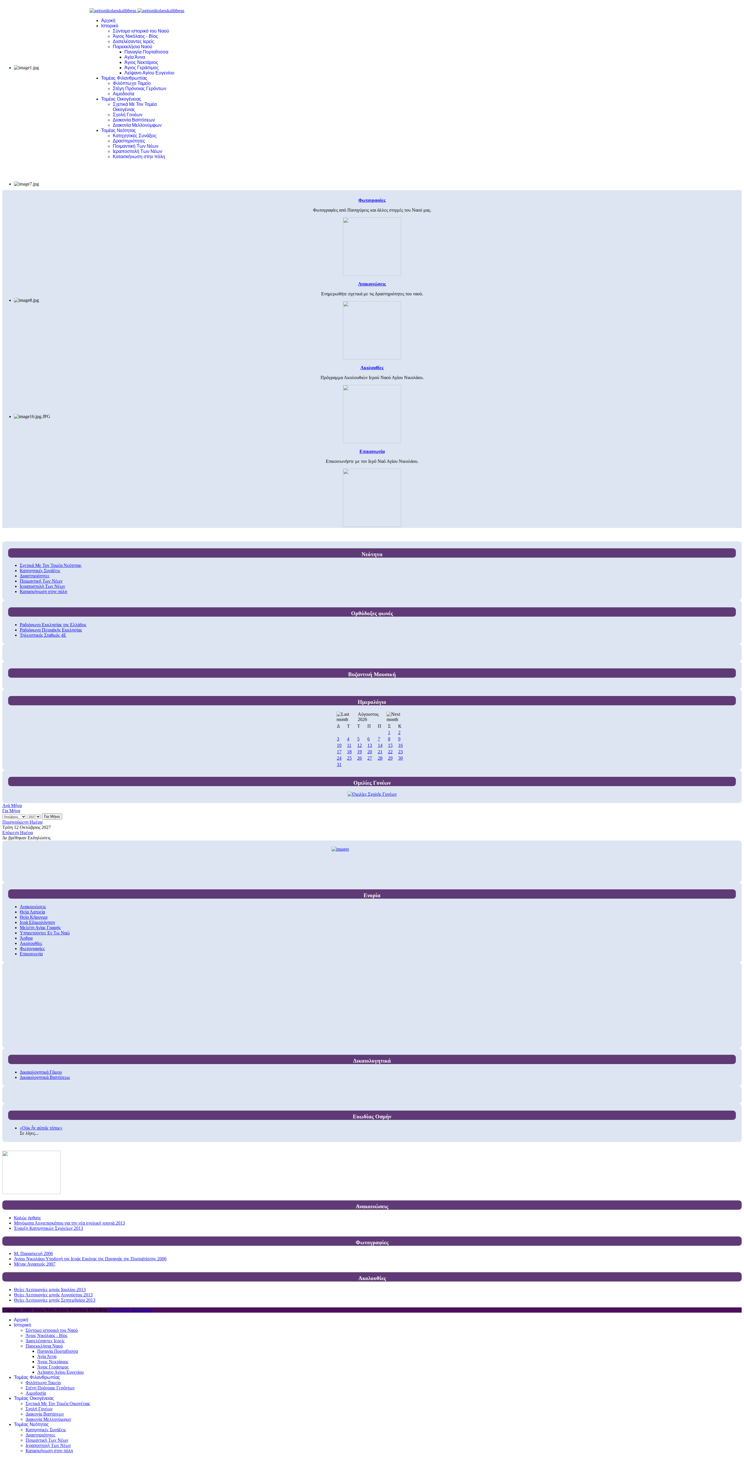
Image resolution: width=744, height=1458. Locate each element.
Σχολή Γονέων (127, 114)
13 (369, 745)
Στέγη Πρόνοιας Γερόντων (139, 88)
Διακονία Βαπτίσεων (134, 119)
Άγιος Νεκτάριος (141, 62)
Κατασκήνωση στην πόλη (139, 156)
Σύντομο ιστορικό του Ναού (141, 30)
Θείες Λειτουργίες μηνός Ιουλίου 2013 (50, 1289)
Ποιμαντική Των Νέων (135, 146)
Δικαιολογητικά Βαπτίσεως (45, 1077)
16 (400, 745)
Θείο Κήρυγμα (33, 917)
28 (380, 758)
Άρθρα (26, 938)
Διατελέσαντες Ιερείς (133, 41)
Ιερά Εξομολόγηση (37, 922)
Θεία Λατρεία (32, 911)
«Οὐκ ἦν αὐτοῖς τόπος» (41, 1127)
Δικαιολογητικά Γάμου (41, 1072)
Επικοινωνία (31, 953)
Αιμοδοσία (123, 93)
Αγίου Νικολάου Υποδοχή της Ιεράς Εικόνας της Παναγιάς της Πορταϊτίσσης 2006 (90, 1258)
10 (339, 745)
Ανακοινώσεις (33, 906)
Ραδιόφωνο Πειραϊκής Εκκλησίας (51, 629)
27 (369, 758)
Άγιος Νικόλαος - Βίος (135, 36)
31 (339, 764)
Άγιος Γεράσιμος (141, 67)
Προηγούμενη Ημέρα (22, 822)
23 (400, 751)
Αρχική (108, 20)
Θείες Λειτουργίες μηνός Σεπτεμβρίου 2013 (54, 1300)
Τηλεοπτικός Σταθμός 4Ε (43, 635)
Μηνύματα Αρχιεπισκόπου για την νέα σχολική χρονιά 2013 (69, 1222)
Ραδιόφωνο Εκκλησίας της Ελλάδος (53, 624)
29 (390, 758)
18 (349, 751)
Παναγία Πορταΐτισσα (146, 51)
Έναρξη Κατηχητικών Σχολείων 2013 (48, 1228)
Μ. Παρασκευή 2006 (33, 1253)
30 (400, 758)
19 (359, 751)
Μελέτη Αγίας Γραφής (40, 927)
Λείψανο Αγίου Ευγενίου (149, 72)
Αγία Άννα (134, 57)
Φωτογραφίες (32, 948)
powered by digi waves (130, 1309)
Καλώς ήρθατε (27, 1217)
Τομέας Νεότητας (118, 130)
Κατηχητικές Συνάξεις (135, 135)
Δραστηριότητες (129, 140)
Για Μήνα (11, 810)
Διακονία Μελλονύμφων (137, 125)
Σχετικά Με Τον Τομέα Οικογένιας (135, 107)
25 (349, 758)
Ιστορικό (109, 25)
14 (380, 745)
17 (339, 751)
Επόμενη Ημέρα (17, 832)
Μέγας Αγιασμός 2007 (35, 1263)
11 (349, 745)
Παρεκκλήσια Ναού (132, 46)
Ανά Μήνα (12, 805)
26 (359, 758)
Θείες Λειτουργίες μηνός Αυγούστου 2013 (53, 1294)
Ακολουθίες (31, 943)
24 (339, 758)
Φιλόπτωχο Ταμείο (132, 83)
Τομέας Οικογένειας (121, 99)
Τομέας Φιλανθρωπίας (124, 78)
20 (369, 751)
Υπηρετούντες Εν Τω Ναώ (45, 932)
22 (390, 751)
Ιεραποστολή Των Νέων (137, 151)
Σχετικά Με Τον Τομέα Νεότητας (50, 565)
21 (380, 751)
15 (390, 745)
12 (359, 745)
